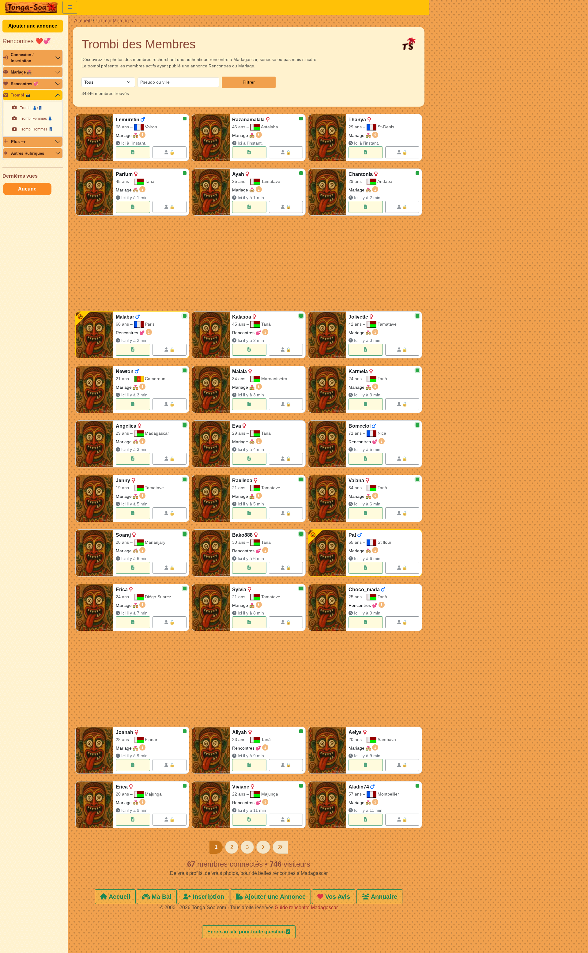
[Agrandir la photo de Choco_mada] (327, 607)
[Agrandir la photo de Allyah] (211, 750)
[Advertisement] (248, 265)
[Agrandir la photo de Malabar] (94, 335)
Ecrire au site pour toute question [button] (246, 931)
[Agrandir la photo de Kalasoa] (211, 335)
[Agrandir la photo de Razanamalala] (211, 137)
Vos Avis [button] (336, 896)
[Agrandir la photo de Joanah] (94, 750)
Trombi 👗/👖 (31, 108)
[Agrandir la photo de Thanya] (327, 137)
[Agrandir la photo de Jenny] (94, 498)
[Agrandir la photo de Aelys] (327, 750)
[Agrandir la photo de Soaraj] (94, 553)
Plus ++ (18, 141)
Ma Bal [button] (161, 896)
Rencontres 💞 (24, 83)
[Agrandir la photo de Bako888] (211, 553)
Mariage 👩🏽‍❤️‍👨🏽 (21, 72)
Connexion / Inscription (22, 57)
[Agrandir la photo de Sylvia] (211, 607)
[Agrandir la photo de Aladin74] (327, 804)
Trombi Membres (114, 20)
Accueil (82, 20)
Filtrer (249, 82)
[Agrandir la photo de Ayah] (211, 192)
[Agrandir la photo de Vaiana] (327, 498)
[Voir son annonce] (133, 152)
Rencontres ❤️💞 (26, 41)
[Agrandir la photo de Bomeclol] (327, 444)
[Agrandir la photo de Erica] (94, 607)
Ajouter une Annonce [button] (274, 896)
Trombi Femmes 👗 (36, 118)
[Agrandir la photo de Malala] (211, 389)
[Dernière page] (280, 847)
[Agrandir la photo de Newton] (94, 389)
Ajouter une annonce (32, 25)
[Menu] (69, 7)
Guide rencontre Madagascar (306, 907)
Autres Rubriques (27, 153)
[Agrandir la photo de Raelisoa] (211, 498)
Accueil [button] (118, 896)
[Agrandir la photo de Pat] (327, 553)
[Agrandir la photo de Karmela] (327, 389)
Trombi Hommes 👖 (36, 129)
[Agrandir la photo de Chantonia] (327, 192)
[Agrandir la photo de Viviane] (211, 804)
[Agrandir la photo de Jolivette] (327, 335)
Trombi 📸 (20, 95)
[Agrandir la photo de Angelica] (94, 444)
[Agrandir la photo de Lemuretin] (94, 137)
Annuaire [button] (383, 896)
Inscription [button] (207, 896)
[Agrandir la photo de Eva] (211, 444)
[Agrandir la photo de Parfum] (94, 192)
